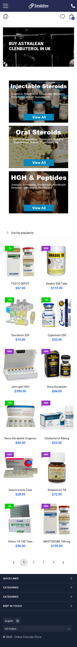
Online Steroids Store (27, 637)
